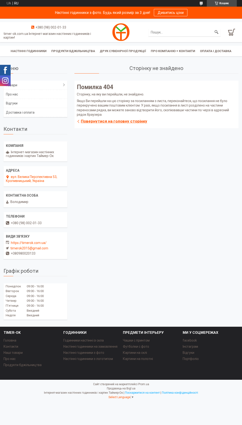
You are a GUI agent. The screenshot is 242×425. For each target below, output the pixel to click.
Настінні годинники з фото (83, 353)
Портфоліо (191, 359)
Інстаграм (190, 346)
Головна (10, 340)
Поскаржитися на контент (142, 392)
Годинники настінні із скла (83, 340)
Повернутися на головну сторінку (114, 121)
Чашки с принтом (136, 340)
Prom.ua (143, 384)
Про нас (12, 94)
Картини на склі (135, 353)
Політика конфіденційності (180, 392)
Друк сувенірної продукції (123, 51)
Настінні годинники (29, 51)
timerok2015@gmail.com (29, 248)
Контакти (11, 346)
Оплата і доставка (215, 51)
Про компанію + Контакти (173, 51)
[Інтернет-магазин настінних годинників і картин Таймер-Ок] (121, 32)
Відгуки (11, 103)
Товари (11, 85)
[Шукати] (216, 32)
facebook (190, 340)
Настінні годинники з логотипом (88, 359)
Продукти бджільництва (73, 51)
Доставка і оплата (20, 112)
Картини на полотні (138, 359)
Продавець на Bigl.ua (121, 388)
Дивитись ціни (171, 12)
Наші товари (13, 353)
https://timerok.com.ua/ (29, 243)
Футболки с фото (136, 346)
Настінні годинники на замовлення (90, 346)
